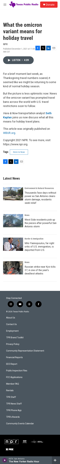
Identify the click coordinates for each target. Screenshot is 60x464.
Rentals (10, 390)
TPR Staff (11, 397)
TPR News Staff (14, 404)
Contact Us (11, 324)
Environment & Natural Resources (39, 188)
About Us (10, 318)
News (27, 215)
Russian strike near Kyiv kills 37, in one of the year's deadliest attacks (40, 270)
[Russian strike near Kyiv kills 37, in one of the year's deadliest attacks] (13, 267)
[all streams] (56, 460)
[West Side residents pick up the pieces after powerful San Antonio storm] (13, 220)
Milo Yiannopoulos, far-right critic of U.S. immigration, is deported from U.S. (39, 246)
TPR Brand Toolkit (15, 337)
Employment (12, 331)
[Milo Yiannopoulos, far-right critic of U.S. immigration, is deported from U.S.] (13, 244)
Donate (50, 4)
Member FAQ (12, 384)
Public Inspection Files (16, 371)
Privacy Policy (12, 344)
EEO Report (11, 364)
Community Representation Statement (25, 351)
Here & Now (19, 152)
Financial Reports (14, 357)
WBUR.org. (9, 133)
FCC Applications (14, 377)
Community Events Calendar (20, 423)
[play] (5, 460)
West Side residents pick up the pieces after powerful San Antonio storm (40, 223)
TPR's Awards (13, 417)
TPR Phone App (14, 410)
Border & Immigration (34, 238)
